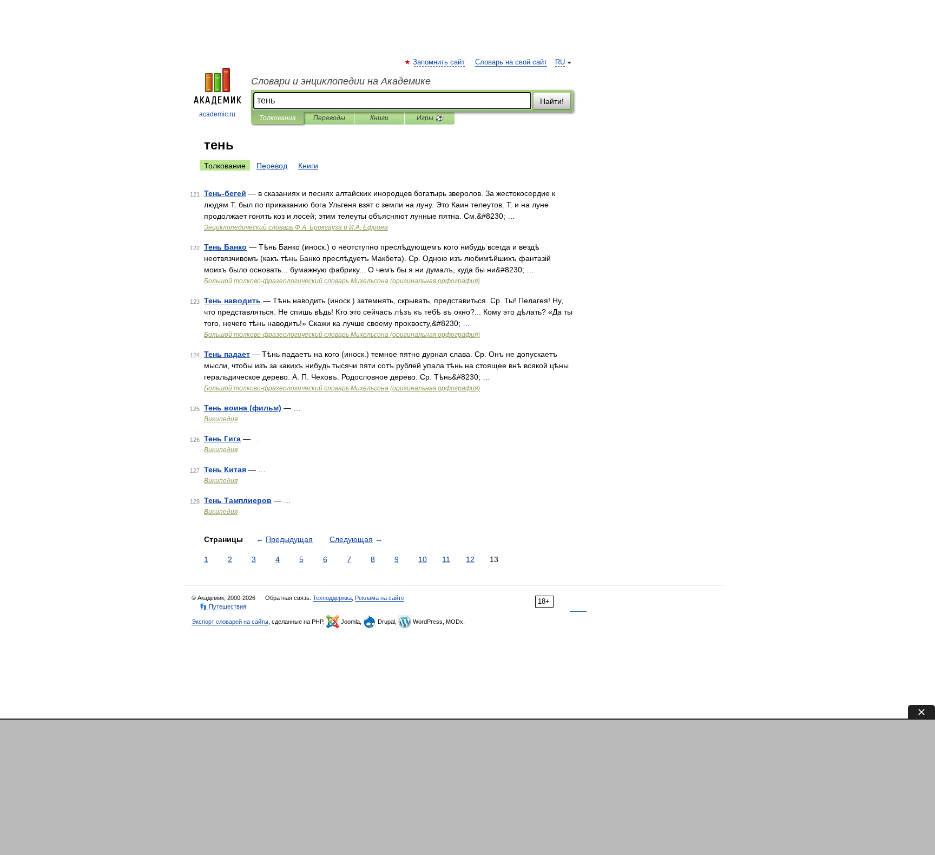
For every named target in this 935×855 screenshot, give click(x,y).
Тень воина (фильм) (242, 407)
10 (422, 559)
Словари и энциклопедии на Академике (341, 81)
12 (470, 559)
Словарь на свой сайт (511, 62)
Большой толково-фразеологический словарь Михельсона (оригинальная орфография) (342, 281)
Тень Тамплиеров (238, 500)
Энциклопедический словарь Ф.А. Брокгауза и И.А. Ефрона (296, 227)
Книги (379, 118)
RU (560, 62)
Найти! (552, 101)
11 (446, 559)
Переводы (329, 118)
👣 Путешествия (223, 606)
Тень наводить (232, 300)
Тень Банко (225, 247)
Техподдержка (332, 598)
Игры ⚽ (430, 118)
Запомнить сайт (439, 62)
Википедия (221, 419)
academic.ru (217, 114)
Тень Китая (225, 469)
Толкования (277, 118)
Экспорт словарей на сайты (230, 621)
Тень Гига (222, 438)
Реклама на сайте (379, 598)
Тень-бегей (225, 193)
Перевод (271, 165)
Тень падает (227, 354)
